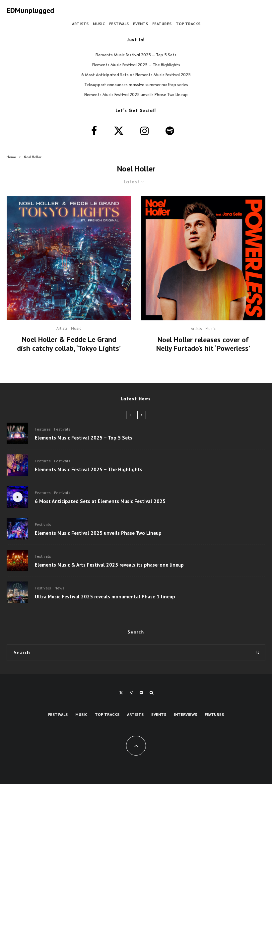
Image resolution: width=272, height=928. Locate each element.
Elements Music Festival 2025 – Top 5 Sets (136, 54)
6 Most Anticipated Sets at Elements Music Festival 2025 (136, 74)
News (59, 587)
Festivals (119, 23)
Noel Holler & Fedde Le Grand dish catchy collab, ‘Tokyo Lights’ (69, 343)
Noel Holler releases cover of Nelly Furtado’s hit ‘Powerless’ (203, 344)
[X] (121, 692)
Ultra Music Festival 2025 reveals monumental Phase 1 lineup (105, 597)
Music (99, 23)
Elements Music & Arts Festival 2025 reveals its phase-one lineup (109, 565)
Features (161, 23)
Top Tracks (188, 23)
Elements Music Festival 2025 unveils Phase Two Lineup (136, 94)
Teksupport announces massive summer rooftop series (136, 84)
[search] (257, 653)
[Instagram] (131, 692)
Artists (80, 23)
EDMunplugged (30, 10)
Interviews (185, 714)
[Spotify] (141, 692)
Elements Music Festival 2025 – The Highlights (136, 64)
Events (140, 23)
